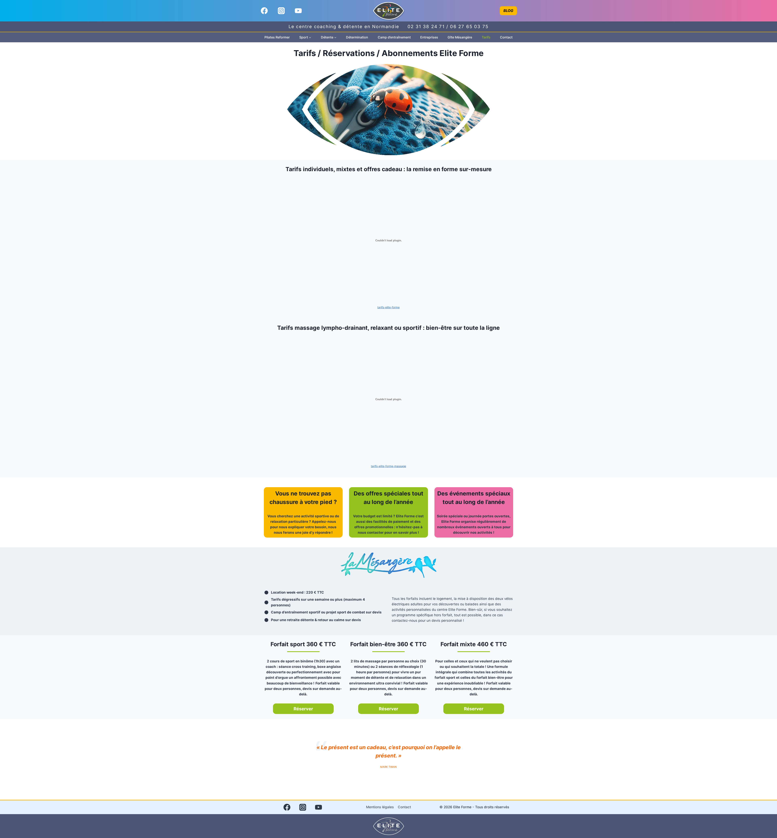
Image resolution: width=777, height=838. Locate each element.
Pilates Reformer (277, 37)
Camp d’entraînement (394, 37)
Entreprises (429, 37)
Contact (506, 37)
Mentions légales (380, 807)
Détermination (357, 37)
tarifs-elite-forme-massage (388, 466)
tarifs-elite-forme (388, 307)
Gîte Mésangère (460, 37)
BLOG (508, 10)
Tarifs (486, 37)
